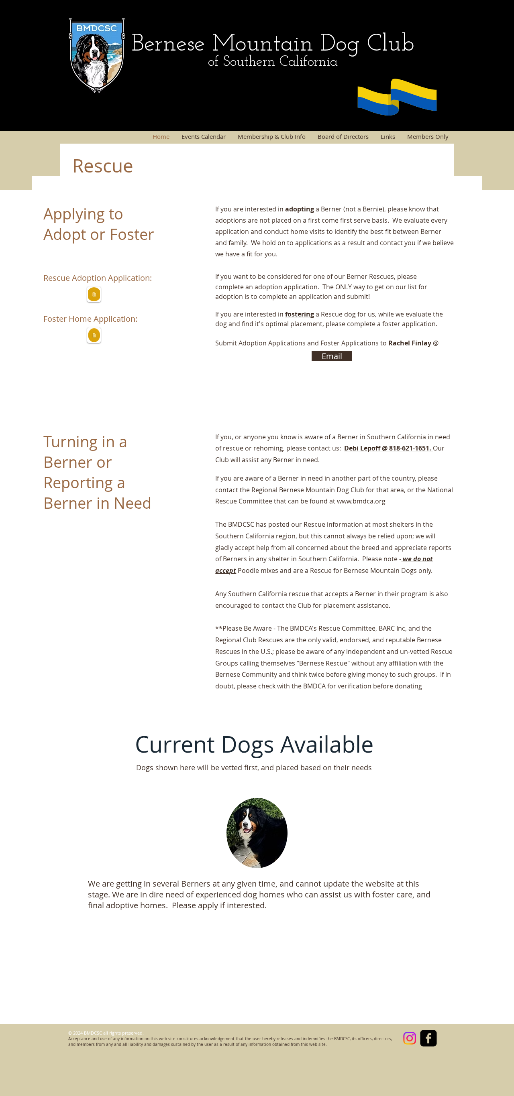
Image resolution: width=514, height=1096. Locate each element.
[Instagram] (409, 1038)
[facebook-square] (428, 1038)
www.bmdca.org (361, 501)
